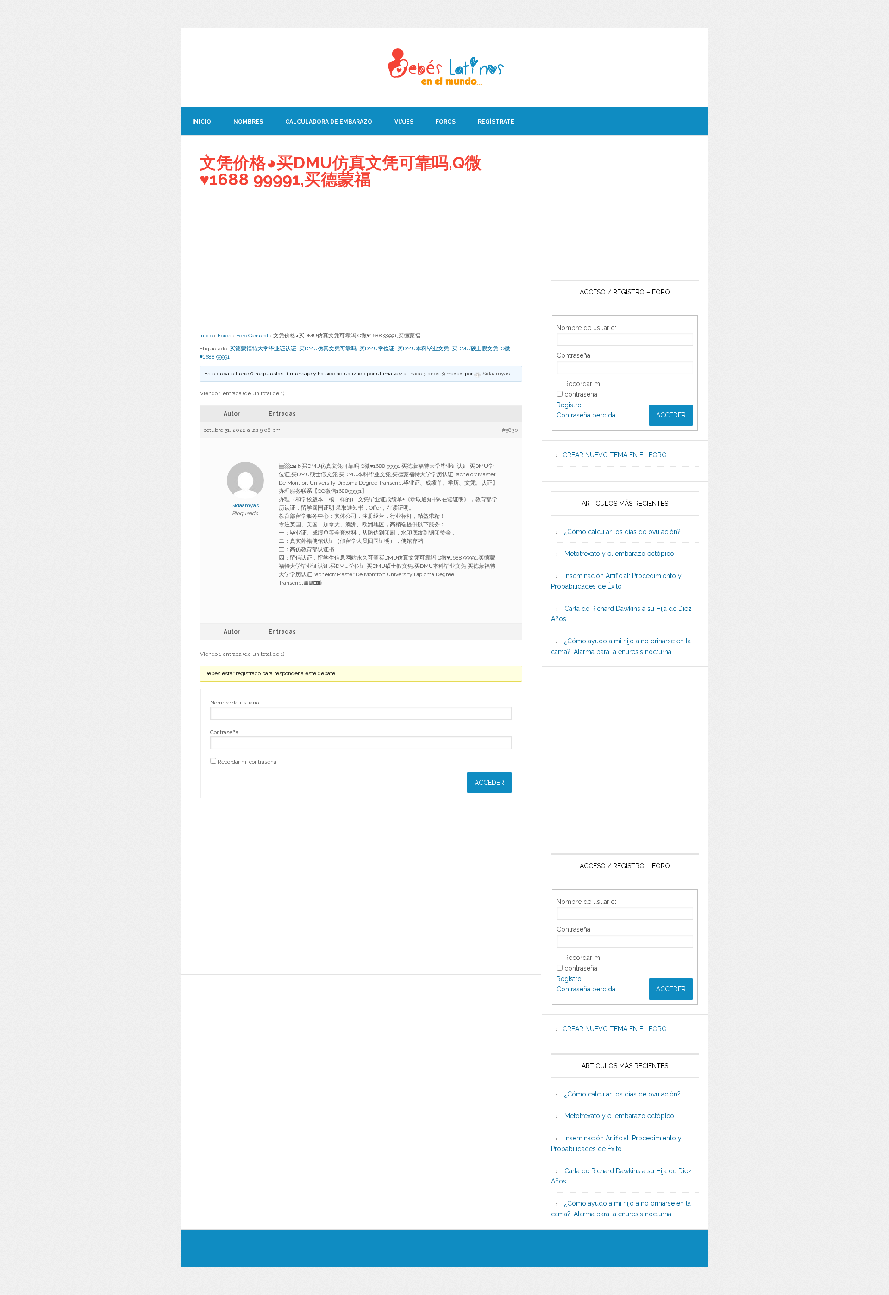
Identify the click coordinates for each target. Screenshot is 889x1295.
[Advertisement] (361, 259)
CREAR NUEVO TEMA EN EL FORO (615, 455)
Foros (224, 335)
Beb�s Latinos (444, 67)
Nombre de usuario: (235, 702)
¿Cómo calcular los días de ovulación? (622, 531)
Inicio (206, 335)
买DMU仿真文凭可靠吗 (328, 348)
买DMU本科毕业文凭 (423, 348)
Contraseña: (225, 732)
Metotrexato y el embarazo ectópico (619, 553)
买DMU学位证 (376, 348)
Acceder (489, 782)
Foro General (252, 335)
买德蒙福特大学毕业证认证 (263, 348)
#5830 (510, 430)
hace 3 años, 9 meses (436, 373)
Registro (569, 405)
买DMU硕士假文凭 (475, 348)
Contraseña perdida (586, 415)
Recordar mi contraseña (247, 762)
